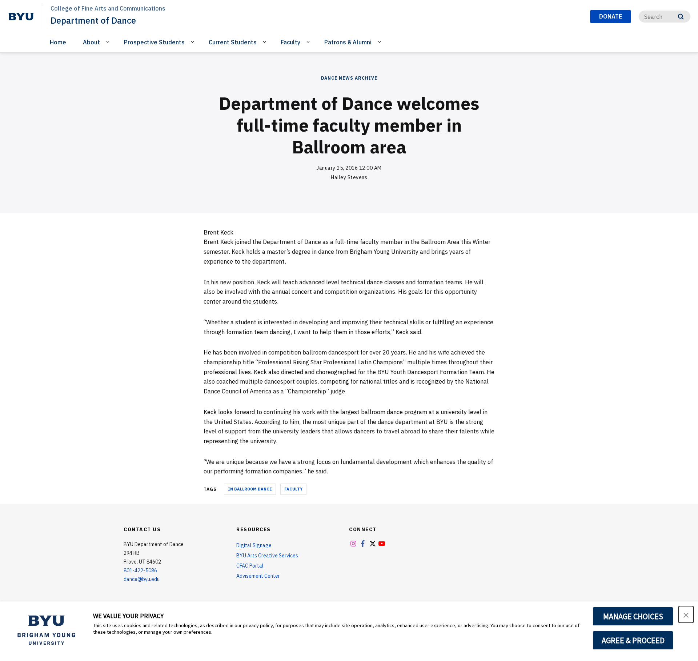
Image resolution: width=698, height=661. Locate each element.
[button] (686, 614)
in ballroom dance (250, 489)
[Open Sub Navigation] (109, 42)
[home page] (21, 16)
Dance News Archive (349, 78)
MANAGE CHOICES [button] (633, 616)
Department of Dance (93, 20)
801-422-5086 (140, 570)
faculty (293, 489)
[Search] (680, 16)
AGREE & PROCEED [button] (633, 640)
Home (58, 42)
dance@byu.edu (142, 579)
